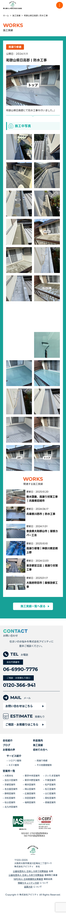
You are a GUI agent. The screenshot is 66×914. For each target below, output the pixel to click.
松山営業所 (10, 802)
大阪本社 (9, 775)
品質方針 (28, 886)
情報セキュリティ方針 (28, 883)
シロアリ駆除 (14, 760)
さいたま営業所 (52, 775)
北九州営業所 (11, 807)
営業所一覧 (9, 771)
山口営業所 (50, 793)
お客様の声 (9, 750)
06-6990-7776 (20, 669)
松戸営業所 (50, 784)
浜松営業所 (10, 798)
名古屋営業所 (11, 789)
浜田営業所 (30, 798)
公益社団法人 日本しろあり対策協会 (30, 871)
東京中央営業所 (32, 775)
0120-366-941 (19, 685)
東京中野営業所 (32, 780)
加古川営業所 (11, 780)
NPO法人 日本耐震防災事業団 (28, 879)
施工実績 (38, 745)
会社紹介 (8, 740)
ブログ (6, 745)
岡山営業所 (30, 789)
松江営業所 (50, 789)
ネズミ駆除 (13, 765)
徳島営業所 (50, 802)
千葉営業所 (50, 780)
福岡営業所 (30, 802)
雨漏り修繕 (42, 760)
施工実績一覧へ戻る (33, 606)
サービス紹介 (14, 756)
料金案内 (38, 740)
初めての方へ (40, 750)
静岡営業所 (10, 793)
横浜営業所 (30, 784)
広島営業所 (30, 793)
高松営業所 (50, 798)
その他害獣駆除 (44, 765)
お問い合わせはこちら (19, 706)
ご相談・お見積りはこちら (21, 724)
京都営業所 (10, 784)
